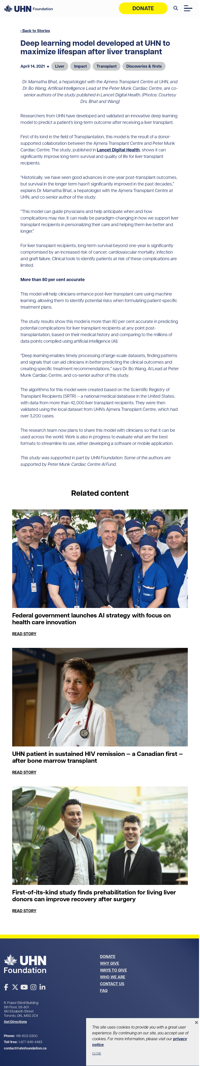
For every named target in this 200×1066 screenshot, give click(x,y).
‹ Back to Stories (35, 30)
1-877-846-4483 (30, 1042)
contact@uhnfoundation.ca (25, 1048)
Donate (143, 8)
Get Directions (15, 1022)
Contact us (112, 983)
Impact (80, 66)
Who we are (112, 976)
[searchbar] (175, 8)
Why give (109, 963)
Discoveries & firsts (144, 66)
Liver (59, 66)
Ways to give (113, 970)
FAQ (104, 990)
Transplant (107, 66)
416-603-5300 (27, 1036)
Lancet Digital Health (118, 150)
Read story (24, 633)
